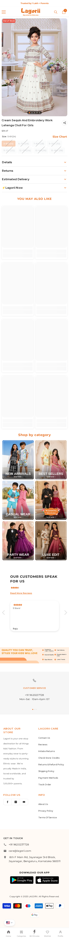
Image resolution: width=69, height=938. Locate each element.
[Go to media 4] (37, 112)
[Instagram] (16, 802)
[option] (34, 3)
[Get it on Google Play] (21, 880)
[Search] (56, 12)
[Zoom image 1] (34, 67)
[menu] (4, 12)
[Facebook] (8, 802)
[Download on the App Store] (47, 880)
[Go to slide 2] (34, 709)
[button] (4, 612)
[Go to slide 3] (36, 709)
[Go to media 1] (29, 112)
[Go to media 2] (32, 112)
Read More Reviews (21, 593)
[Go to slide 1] (32, 709)
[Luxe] (51, 540)
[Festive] (51, 459)
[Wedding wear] (51, 500)
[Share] (64, 123)
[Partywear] (18, 540)
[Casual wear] (18, 500)
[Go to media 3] (34, 112)
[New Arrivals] (18, 459)
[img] (36, 587)
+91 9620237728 (19, 844)
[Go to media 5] (39, 112)
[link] (18, 251)
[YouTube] (24, 802)
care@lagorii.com (20, 850)
